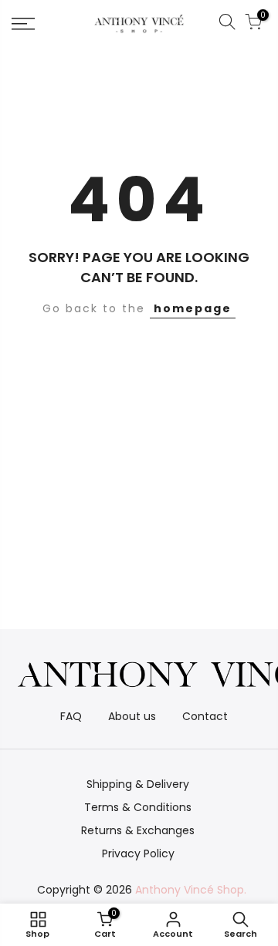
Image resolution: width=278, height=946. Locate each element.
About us (132, 716)
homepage (193, 308)
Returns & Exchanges (138, 830)
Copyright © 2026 (141, 889)
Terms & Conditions (138, 807)
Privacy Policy (138, 853)
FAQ (71, 716)
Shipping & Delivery (137, 784)
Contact (205, 716)
